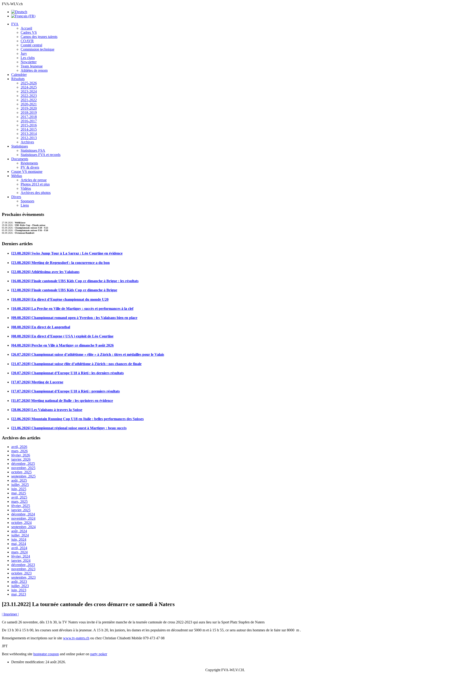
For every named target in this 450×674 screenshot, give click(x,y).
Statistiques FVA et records (40, 155)
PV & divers (30, 167)
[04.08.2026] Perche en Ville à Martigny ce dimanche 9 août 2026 (62, 345)
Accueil (26, 28)
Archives (27, 142)
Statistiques (19, 146)
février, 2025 (20, 506)
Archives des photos (36, 193)
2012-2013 (29, 138)
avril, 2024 (19, 548)
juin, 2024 (18, 539)
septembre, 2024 (23, 527)
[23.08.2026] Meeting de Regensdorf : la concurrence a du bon (60, 263)
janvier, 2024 (20, 561)
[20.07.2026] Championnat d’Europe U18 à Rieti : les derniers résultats (67, 373)
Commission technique (37, 49)
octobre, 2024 (21, 523)
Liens (25, 205)
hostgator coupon (46, 654)
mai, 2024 (18, 544)
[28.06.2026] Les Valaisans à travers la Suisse (46, 410)
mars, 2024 (19, 552)
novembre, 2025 (23, 468)
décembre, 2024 (23, 514)
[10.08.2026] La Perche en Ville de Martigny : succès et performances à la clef (72, 309)
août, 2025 (19, 480)
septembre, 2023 (23, 577)
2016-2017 (29, 121)
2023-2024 (29, 91)
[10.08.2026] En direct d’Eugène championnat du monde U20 (60, 299)
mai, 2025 (18, 493)
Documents (19, 159)
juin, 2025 (18, 489)
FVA (15, 24)
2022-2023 (29, 96)
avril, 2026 (19, 447)
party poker (98, 654)
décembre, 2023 (23, 565)
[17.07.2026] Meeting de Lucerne (37, 382)
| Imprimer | (10, 614)
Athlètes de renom (34, 70)
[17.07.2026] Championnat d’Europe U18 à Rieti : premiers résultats (65, 391)
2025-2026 (29, 83)
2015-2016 (29, 125)
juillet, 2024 (20, 535)
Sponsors (27, 201)
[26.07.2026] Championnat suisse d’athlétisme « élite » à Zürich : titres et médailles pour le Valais (87, 354)
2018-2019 (29, 113)
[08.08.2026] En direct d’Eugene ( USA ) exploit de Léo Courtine (62, 336)
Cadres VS (29, 32)
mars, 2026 (19, 451)
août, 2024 (19, 531)
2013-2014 (29, 134)
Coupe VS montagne (26, 172)
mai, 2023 (18, 594)
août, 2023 (19, 582)
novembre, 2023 (23, 569)
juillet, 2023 (20, 586)
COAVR (27, 41)
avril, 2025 (19, 497)
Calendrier (19, 75)
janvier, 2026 (20, 459)
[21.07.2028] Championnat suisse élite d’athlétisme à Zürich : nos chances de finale (76, 364)
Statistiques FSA (33, 150)
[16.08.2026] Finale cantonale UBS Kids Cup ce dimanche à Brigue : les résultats (75, 281)
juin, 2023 (18, 590)
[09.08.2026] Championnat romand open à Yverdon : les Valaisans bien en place (74, 318)
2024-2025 (29, 87)
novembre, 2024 (23, 518)
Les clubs (28, 58)
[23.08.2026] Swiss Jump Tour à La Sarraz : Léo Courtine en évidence (67, 253)
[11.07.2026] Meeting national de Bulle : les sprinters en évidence (62, 401)
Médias (16, 176)
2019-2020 (29, 108)
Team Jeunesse (32, 66)
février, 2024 (20, 556)
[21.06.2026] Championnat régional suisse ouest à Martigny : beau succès (69, 428)
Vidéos (26, 188)
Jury (24, 54)
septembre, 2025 (23, 476)
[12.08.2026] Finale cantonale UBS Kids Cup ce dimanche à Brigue (64, 290)
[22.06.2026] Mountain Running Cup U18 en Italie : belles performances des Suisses (77, 419)
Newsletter (29, 62)
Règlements (29, 163)
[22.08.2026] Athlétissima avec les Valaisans (45, 272)
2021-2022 (29, 100)
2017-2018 (29, 117)
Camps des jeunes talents (39, 37)
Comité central (31, 45)
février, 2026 (20, 455)
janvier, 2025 (20, 510)
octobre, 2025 (21, 472)
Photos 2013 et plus (35, 184)
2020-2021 (29, 104)
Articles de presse (34, 180)
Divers (16, 197)
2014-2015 (29, 129)
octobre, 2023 (21, 573)
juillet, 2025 (20, 485)
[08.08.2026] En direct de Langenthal (40, 327)
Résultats (18, 79)
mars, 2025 (19, 502)
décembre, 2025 (23, 464)
